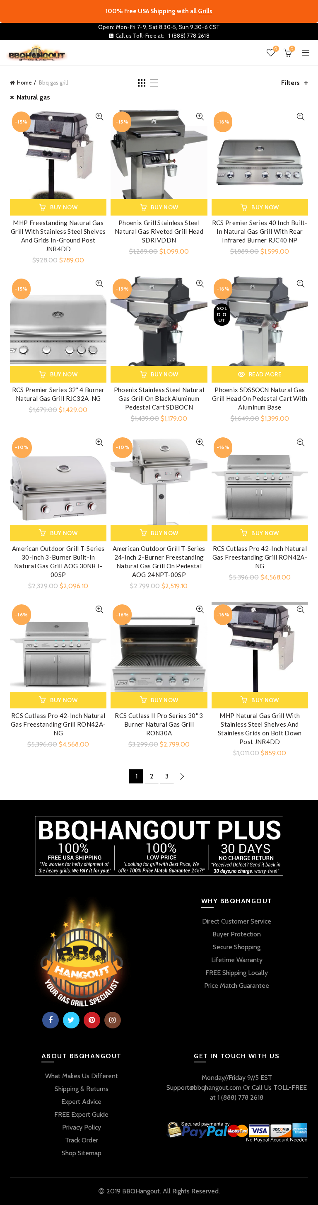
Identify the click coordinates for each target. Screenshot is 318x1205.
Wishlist (276, 48)
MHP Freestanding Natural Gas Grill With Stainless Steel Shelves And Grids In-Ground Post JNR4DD (58, 235)
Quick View (99, 116)
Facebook (50, 1020)
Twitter (71, 1020)
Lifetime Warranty (237, 960)
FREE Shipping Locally (236, 973)
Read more (265, 374)
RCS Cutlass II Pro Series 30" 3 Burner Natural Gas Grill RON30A (159, 724)
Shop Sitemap (81, 1153)
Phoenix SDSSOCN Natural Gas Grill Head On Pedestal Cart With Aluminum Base (260, 398)
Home (24, 82)
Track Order (81, 1140)
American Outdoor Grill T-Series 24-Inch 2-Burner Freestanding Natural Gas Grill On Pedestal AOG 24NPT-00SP (159, 561)
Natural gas (33, 97)
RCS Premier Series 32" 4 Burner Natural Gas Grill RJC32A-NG (58, 394)
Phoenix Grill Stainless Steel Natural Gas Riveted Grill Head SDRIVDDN (159, 231)
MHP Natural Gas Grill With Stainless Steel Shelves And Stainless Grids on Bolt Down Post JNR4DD (259, 728)
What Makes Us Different (81, 1076)
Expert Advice (81, 1102)
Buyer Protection (236, 934)
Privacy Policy (81, 1127)
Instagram (112, 1020)
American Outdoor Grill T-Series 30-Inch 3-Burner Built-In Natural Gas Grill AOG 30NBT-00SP (58, 561)
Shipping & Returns (81, 1089)
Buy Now (63, 207)
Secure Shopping (236, 947)
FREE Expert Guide (81, 1114)
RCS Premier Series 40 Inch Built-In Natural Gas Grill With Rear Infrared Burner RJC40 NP (260, 231)
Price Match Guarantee (236, 985)
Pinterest (92, 1020)
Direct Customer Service (236, 921)
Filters (290, 83)
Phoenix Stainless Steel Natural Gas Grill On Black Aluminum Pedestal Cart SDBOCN (159, 398)
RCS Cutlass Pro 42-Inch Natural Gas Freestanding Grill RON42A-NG (259, 557)
